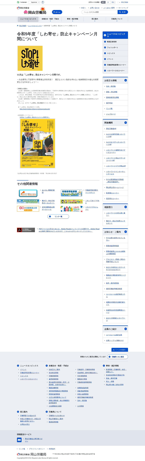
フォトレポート (112, 47)
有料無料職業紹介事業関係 (58, 391)
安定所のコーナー (112, 198)
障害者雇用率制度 (112, 246)
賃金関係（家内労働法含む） (87, 373)
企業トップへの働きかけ (115, 340)
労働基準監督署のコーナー (116, 65)
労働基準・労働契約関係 (86, 369)
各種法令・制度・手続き (59, 366)
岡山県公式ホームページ (115, 187)
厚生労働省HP (111, 129)
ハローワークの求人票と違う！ (115, 214)
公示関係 (80, 406)
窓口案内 (23, 412)
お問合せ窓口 (25, 424)
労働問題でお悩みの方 (28, 416)
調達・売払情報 (111, 92)
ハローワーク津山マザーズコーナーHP (115, 159)
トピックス (111, 53)
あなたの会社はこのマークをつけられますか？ (115, 268)
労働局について (55, 412)
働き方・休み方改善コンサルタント (115, 222)
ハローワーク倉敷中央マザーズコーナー (115, 151)
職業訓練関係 (53, 388)
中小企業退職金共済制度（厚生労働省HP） (115, 181)
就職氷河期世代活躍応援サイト (115, 303)
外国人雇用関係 (82, 394)
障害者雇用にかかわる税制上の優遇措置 (115, 252)
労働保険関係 (53, 376)
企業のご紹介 (110, 329)
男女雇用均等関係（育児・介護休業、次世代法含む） (59, 383)
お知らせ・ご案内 (112, 232)
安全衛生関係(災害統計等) (115, 375)
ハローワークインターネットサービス (115, 173)
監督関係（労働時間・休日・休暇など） (116, 371)
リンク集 (109, 108)
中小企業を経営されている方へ (115, 239)
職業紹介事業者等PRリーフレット (116, 276)
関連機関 (108, 123)
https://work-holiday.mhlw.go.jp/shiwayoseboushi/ (35, 109)
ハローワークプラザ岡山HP (116, 166)
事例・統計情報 (112, 366)
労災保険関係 (82, 376)
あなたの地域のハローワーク (115, 319)
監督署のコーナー (112, 193)
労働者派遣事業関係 (84, 382)
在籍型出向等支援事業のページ (115, 311)
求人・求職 (110, 381)
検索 (124, 12)
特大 (113, 2)
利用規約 (52, 449)
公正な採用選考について (57, 397)
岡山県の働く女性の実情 (114, 385)
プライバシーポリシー (37, 449)
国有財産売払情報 (112, 97)
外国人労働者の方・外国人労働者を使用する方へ (30, 420)
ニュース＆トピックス (116, 35)
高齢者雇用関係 (82, 391)
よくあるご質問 (109, 8)
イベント (110, 59)
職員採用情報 (53, 422)
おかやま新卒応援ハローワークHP (115, 135)
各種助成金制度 (82, 388)
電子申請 (109, 103)
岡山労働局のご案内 (56, 419)
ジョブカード (111, 114)
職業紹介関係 (82, 379)
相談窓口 (108, 207)
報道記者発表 (112, 42)
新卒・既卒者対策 (112, 283)
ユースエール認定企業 (114, 335)
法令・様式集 (111, 86)
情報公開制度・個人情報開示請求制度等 (59, 402)
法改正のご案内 (54, 369)
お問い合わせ (94, 8)
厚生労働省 (124, 2)
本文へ (83, 8)
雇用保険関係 (53, 379)
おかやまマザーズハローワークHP (115, 143)
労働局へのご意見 (118, 357)
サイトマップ (123, 8)
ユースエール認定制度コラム (115, 295)
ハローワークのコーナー (115, 71)
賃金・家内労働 (111, 378)
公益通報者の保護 (55, 406)
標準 (103, 2)
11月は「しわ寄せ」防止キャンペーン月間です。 (35, 117)
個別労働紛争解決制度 (114, 289)
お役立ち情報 (110, 80)
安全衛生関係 (53, 373)
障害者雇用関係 (54, 394)
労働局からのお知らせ (57, 416)
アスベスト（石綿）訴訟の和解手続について (115, 260)
